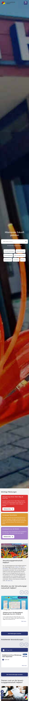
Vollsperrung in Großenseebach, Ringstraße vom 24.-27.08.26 (13, 613)
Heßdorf (17, 567)
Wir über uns (9, 580)
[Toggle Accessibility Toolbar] (2, 695)
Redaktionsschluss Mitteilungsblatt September (12, 655)
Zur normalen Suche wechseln (14, 245)
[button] (26, 592)
